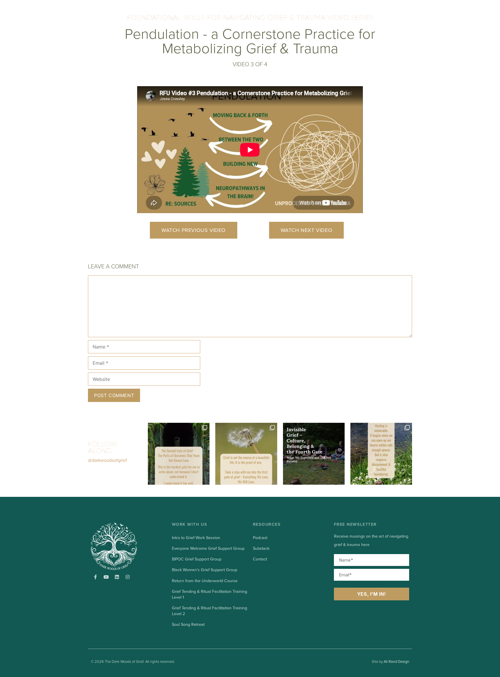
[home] (122, 546)
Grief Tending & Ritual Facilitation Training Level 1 (209, 594)
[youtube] (106, 577)
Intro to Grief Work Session (196, 537)
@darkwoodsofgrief (107, 460)
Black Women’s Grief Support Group (204, 569)
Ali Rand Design (396, 661)
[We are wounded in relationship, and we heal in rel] (381, 453)
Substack (261, 548)
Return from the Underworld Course (205, 580)
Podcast (260, 537)
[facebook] (95, 577)
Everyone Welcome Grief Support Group (208, 548)
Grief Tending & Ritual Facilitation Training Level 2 (209, 611)
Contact (260, 559)
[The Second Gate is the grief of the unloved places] (178, 453)
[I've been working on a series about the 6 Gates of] (246, 453)
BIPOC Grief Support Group (196, 559)
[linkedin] (117, 577)
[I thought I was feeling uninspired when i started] (314, 453)
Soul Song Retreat (188, 624)
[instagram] (127, 577)
